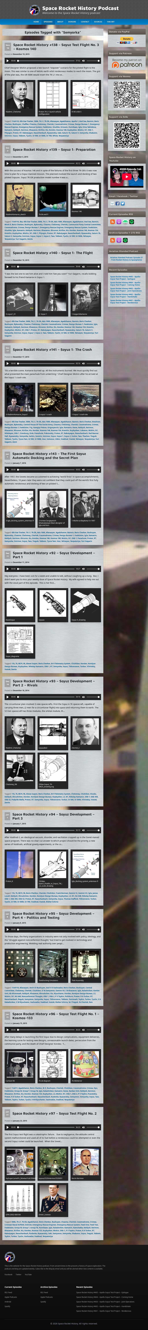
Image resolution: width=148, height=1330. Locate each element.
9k (24, 663)
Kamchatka (78, 1227)
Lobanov (84, 430)
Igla (80, 127)
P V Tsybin (59, 996)
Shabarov (93, 133)
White (55, 136)
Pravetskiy (92, 1094)
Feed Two (94, 1225)
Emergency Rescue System (30, 127)
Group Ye (34, 1091)
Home (36, 22)
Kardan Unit (74, 1091)
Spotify (7, 1306)
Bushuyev (17, 124)
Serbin (32, 436)
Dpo (95, 1088)
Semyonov (29, 999)
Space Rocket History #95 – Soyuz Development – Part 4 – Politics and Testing (53, 915)
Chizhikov (75, 663)
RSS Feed (8, 1292)
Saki (59, 133)
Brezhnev (96, 421)
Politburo (69, 996)
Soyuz (15, 136)
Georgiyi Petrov (40, 427)
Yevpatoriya (64, 136)
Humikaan (73, 127)
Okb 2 (51, 996)
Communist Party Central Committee (85, 224)
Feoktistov (47, 127)
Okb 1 (90, 130)
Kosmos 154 (93, 230)
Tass (53, 236)
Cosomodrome (60, 124)
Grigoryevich (53, 427)
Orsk (31, 433)
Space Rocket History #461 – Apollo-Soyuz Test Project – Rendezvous (125, 301)
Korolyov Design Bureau (41, 797)
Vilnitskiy (91, 666)
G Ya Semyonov (48, 990)
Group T (26, 1091)
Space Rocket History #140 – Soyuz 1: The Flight (53, 253)
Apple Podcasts (11, 1297)
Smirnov (8, 136)
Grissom (64, 127)
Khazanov (33, 130)
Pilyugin (8, 133)
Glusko (93, 794)
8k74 (20, 663)
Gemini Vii (82, 893)
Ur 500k (42, 136)
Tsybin (81, 999)
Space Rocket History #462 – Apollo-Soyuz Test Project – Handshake (125, 295)
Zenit (14, 442)
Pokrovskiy (48, 433)
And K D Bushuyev (37, 987)
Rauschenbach (40, 133)
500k (36, 121)
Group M (18, 1091)
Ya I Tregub (73, 1002)
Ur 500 (35, 136)
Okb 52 (8, 799)
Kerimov (24, 130)
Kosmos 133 (37, 1094)
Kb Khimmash (15, 993)
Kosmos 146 (82, 230)
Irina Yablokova (89, 127)
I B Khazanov (71, 990)
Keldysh (16, 130)
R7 (21, 133)
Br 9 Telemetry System (60, 663)
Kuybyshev (72, 130)
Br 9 (44, 1088)
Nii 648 (78, 896)
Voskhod (64, 439)
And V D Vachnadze (54, 987)
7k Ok (46, 121)
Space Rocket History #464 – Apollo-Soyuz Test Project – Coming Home (125, 283)
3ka (21, 221)
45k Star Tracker (26, 121)
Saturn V (75, 133)
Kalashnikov (87, 990)
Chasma (32, 124)
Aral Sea (82, 121)
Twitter (18, 1274)
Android (8, 1301)
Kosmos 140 (61, 130)
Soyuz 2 (47, 236)
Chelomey (41, 124)
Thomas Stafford (71, 899)
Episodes (48, 22)
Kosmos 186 (45, 538)
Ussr (44, 439)
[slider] (46, 60)
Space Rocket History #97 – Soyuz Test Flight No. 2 (54, 1113)
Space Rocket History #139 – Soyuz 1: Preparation (54, 149)
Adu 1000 (58, 221)
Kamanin (8, 130)
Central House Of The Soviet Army (38, 424)
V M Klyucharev (22, 1002)
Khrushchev (17, 797)
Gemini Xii (60, 990)
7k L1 (41, 121)
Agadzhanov (65, 121)
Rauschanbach (41, 899)
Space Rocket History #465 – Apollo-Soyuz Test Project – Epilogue (125, 277)
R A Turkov (85, 996)
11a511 (15, 1088)
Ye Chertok (83, 1002)
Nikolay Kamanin (36, 666)
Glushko (56, 127)
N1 (86, 130)
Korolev (52, 130)
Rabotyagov (28, 133)
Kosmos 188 (56, 538)
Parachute (38, 433)
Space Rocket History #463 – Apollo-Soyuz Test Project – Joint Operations (126, 289)
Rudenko (55, 1097)
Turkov (83, 666)
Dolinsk (28, 1225)
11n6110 (15, 121)
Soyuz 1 (39, 236)
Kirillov (41, 130)
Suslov (74, 436)
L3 (64, 797)
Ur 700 (49, 136)
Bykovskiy (38, 224)
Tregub (93, 436)
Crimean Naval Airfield (14, 1225)
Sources (98, 22)
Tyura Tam (22, 439)
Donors (72, 22)
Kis (47, 130)
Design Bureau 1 (82, 124)
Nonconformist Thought (32, 996)
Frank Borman (62, 893)
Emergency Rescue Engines (52, 227)
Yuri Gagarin (21, 239)
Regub (21, 999)
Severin (38, 436)
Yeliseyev (87, 236)
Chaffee (25, 124)
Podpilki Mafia (18, 799)
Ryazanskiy (52, 133)
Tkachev (86, 436)
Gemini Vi (73, 893)
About (60, 22)
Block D (8, 224)
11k (13, 663)
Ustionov (50, 439)
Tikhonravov (74, 666)
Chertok (50, 124)
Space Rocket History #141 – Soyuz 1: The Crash (52, 349)
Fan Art (110, 22)
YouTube (28, 1274)
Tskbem (22, 136)
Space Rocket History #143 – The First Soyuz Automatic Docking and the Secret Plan (49, 456)
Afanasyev (54, 121)
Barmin (90, 121)
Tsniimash (73, 999)
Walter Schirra (52, 902)
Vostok (72, 439)
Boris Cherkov (18, 224)
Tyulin (29, 136)
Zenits (30, 239)
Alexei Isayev (32, 663)
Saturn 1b (66, 133)
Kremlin (8, 233)
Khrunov (54, 230)
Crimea (71, 124)
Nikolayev (9, 433)
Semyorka (84, 133)
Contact (85, 22)
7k (16, 663)
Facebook (8, 1274)
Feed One (85, 1225)
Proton (16, 133)
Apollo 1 (75, 121)
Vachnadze (35, 1002)
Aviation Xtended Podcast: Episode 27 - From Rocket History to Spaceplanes (126, 258)
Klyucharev (59, 993)
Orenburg (24, 433)
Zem (91, 1002)
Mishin (81, 130)
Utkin (57, 439)
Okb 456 (94, 797)
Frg (30, 427)
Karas (75, 427)
